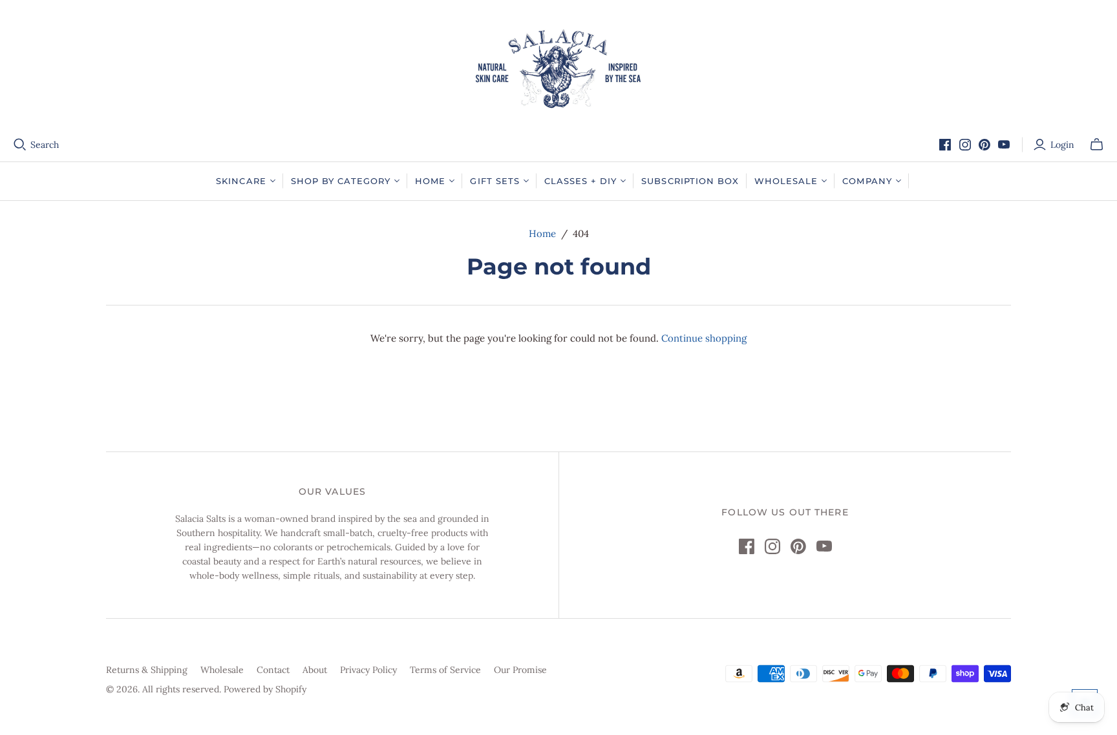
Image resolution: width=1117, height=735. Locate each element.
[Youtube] (1004, 144)
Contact (273, 670)
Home (542, 233)
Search (44, 144)
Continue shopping (704, 338)
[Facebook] (945, 144)
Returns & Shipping (146, 670)
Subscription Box (690, 181)
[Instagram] (965, 144)
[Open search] (20, 144)
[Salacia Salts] (558, 69)
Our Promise (520, 670)
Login (1062, 144)
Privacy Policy (368, 670)
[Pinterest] (984, 144)
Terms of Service (445, 670)
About (315, 670)
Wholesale (222, 670)
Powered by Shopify (265, 689)
